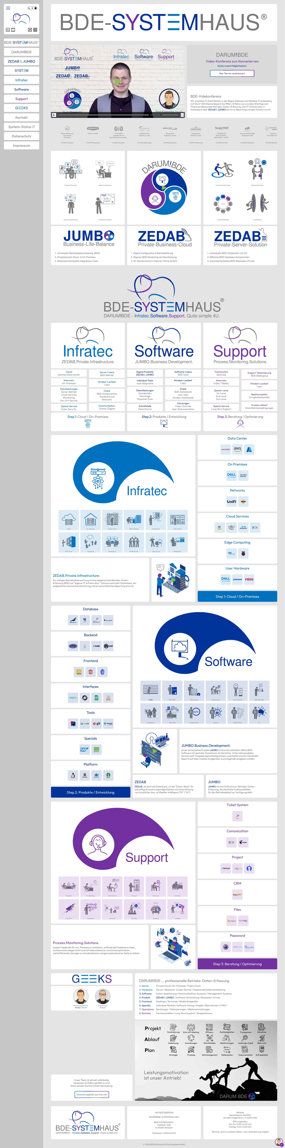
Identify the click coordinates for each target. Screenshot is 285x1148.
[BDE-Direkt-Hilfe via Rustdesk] (30, 30)
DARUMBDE (21, 52)
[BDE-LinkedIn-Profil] (8, 30)
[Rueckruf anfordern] (279, 1142)
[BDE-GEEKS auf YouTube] (13, 30)
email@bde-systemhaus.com (164, 1116)
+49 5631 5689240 (164, 1112)
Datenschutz (170, 1133)
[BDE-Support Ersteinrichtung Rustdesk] (35, 30)
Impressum (157, 1133)
